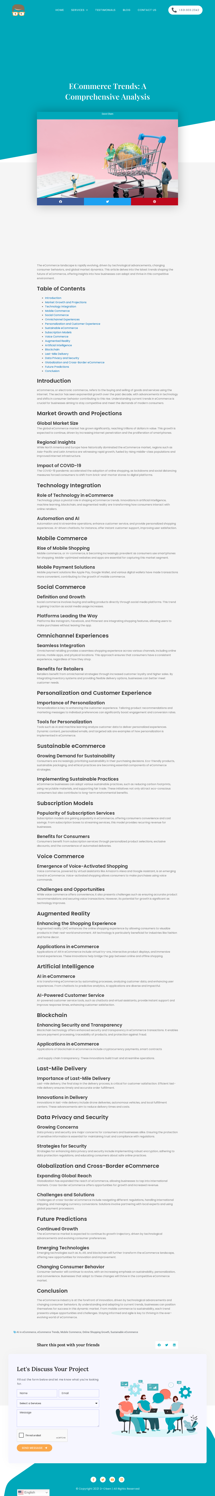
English (29, 1492)
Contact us (147, 10)
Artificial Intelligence (58, 345)
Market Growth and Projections (66, 302)
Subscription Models (58, 332)
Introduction (53, 298)
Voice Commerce (56, 336)
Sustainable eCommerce (61, 328)
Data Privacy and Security (62, 358)
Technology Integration (60, 306)
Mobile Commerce (57, 311)
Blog (127, 10)
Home (59, 10)
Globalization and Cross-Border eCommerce (74, 362)
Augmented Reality (57, 341)
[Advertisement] (107, 43)
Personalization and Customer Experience (72, 324)
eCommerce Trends (48, 1332)
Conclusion (52, 371)
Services (77, 10)
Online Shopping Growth (95, 1332)
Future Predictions (57, 367)
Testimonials (105, 10)
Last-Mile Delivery (57, 354)
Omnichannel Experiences (62, 319)
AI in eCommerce (26, 1332)
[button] (60, 201)
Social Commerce (57, 315)
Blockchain (52, 349)
